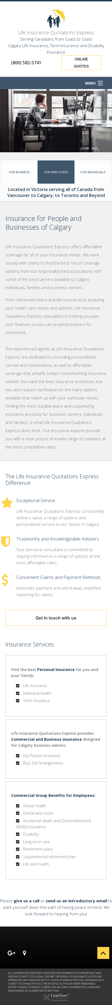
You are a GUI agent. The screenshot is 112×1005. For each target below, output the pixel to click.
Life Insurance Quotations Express (56, 32)
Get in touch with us (56, 618)
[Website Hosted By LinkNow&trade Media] (56, 997)
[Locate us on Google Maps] (24, 954)
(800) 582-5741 (26, 63)
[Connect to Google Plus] (11, 954)
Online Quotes (81, 62)
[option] (56, 120)
